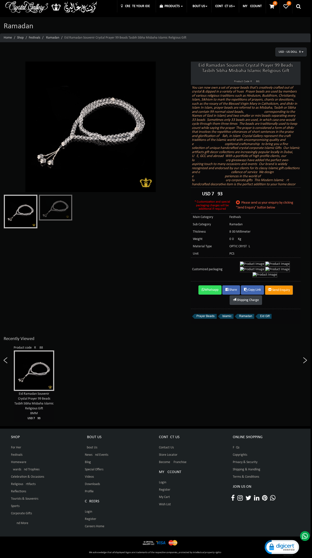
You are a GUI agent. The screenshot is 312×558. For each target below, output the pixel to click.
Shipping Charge (247, 300)
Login (88, 512)
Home (8, 38)
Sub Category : (203, 224)
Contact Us (166, 447)
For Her (16, 447)
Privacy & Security (245, 462)
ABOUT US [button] (198, 6)
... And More (19, 523)
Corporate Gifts (21, 513)
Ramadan (52, 38)
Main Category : (204, 217)
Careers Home (94, 526)
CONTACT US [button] (224, 6)
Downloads (92, 484)
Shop (20, 38)
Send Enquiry (281, 290)
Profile (89, 491)
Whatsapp (211, 290)
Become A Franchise (172, 462)
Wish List (165, 504)
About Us (91, 447)
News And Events (96, 455)
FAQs (236, 447)
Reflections (18, 491)
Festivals (34, 38)
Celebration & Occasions (27, 477)
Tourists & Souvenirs (24, 499)
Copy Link (254, 290)
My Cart (164, 497)
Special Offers (94, 469)
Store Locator (168, 455)
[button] (281, 547)
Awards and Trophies (25, 469)
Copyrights (240, 455)
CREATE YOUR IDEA (137, 6)
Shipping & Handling (246, 469)
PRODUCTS (171, 6)
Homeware (18, 462)
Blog (88, 462)
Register (90, 519)
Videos (89, 477)
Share (232, 290)
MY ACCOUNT (252, 6)
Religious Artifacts (23, 484)
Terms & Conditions (246, 477)
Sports (15, 506)
